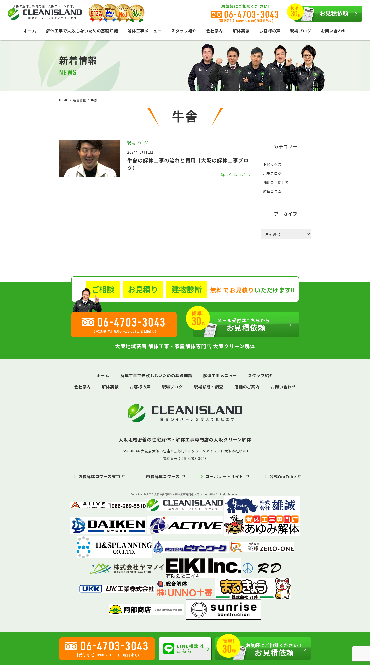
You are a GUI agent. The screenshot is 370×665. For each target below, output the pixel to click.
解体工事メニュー (144, 31)
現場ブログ (300, 31)
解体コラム (272, 191)
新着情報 (79, 100)
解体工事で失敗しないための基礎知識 (82, 31)
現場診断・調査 (209, 387)
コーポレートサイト (224, 476)
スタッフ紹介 (184, 31)
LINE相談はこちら (190, 648)
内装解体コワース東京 (99, 476)
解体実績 (241, 31)
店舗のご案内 (247, 387)
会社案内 (214, 31)
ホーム (30, 31)
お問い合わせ (333, 31)
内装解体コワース (162, 476)
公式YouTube (282, 476)
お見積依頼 (334, 13)
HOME (63, 100)
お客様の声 (269, 31)
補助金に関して (276, 182)
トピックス (272, 164)
